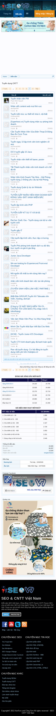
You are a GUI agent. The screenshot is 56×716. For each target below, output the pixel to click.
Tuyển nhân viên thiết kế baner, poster (27, 159)
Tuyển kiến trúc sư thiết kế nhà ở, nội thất (29, 114)
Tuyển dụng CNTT (9, 682)
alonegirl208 (14, 108)
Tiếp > (37, 89)
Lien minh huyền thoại (10, 695)
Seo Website (6, 645)
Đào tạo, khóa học (8, 685)
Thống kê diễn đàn (9, 444)
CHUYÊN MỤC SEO (11, 637)
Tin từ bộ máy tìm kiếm (9, 664)
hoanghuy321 (15, 182)
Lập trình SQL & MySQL (35, 645)
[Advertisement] (28, 54)
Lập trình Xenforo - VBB (34, 655)
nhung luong (15, 250)
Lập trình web (31, 652)
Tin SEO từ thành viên (9, 661)
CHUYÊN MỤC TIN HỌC (37, 637)
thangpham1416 (16, 136)
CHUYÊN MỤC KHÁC (12, 673)
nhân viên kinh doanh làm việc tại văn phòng (30, 281)
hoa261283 (14, 162)
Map (3, 630)
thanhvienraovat (16, 354)
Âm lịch (6, 466)
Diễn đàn (18, 14)
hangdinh (14, 283)
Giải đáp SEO (6, 668)
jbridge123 (14, 215)
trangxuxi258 (15, 207)
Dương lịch (8, 462)
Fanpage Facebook (9, 473)
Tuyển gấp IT (16, 230)
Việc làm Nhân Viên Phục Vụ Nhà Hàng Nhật (31, 319)
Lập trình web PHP (33, 661)
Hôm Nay (6, 459)
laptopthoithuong (16, 329)
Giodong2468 (15, 116)
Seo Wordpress (7, 648)
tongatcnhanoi (48, 453)
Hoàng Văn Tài (15, 189)
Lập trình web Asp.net (34, 658)
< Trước (4, 89)
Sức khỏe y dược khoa (10, 691)
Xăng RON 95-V (7, 384)
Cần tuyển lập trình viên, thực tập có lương (30, 238)
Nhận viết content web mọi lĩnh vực (26, 106)
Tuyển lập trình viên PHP (22, 205)
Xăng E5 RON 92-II (8, 391)
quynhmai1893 (15, 146)
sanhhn (13, 240)
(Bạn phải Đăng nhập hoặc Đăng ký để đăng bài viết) (37, 367)
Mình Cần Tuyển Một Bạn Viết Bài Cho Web (30, 326)
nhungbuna (14, 225)
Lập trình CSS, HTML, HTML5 (37, 668)
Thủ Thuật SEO (7, 642)
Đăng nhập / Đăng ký (44, 14)
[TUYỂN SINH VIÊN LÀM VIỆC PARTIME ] (30, 289)
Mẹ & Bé (5, 698)
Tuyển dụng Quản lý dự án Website (26, 187)
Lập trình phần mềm (33, 642)
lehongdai (14, 275)
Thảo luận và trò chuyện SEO (12, 658)
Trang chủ (7, 14)
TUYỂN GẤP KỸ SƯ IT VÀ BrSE (25, 213)
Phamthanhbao (16, 232)
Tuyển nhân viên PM (20, 99)
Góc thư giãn (7, 701)
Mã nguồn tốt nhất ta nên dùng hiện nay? (28, 273)
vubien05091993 (16, 199)
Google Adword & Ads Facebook (12, 655)
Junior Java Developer (21, 256)
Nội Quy (17, 630)
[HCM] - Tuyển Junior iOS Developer (27, 334)
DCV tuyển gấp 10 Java (21, 152)
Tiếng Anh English (8, 688)
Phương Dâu (15, 301)
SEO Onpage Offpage (9, 651)
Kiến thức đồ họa (32, 648)
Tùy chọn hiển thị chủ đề (28, 363)
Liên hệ (10, 630)
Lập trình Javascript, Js (34, 665)
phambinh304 (15, 154)
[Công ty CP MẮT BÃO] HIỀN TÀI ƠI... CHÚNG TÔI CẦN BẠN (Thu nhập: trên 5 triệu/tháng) (29, 308)
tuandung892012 (16, 126)
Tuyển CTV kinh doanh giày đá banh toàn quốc (31, 342)
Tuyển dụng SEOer (9, 678)
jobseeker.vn (15, 258)
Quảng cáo (6, 499)
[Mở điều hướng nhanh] (53, 76)
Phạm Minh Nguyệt (17, 101)
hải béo (13, 172)
